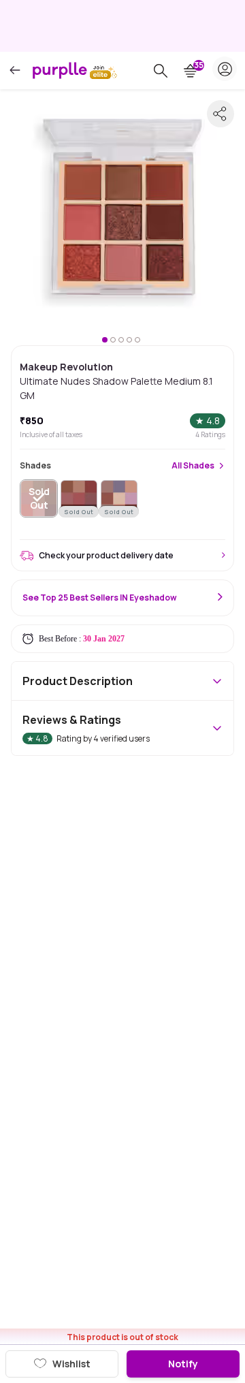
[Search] (160, 71)
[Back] (15, 70)
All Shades (193, 465)
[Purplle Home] (60, 70)
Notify (183, 1363)
